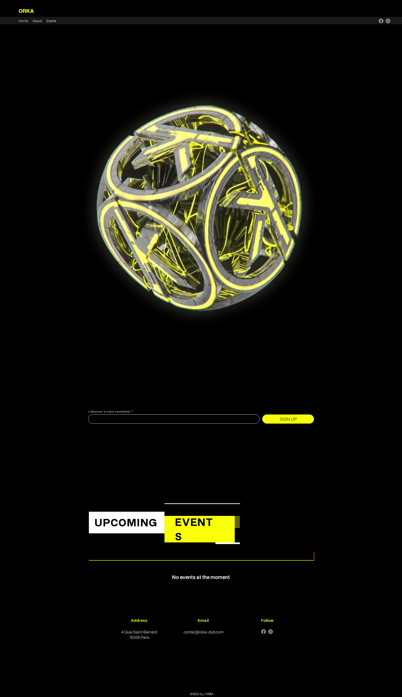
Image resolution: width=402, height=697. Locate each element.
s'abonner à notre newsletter (109, 411)
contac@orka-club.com (204, 632)
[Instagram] (388, 21)
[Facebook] (381, 21)
